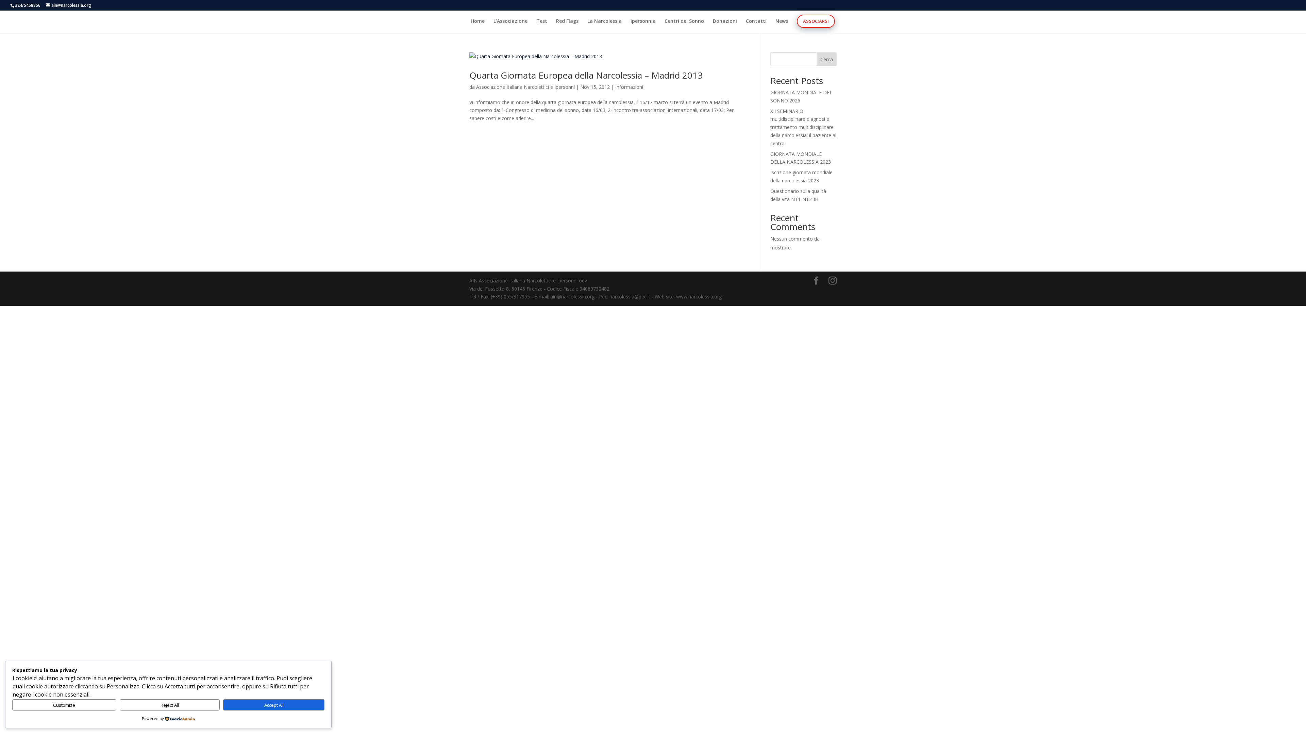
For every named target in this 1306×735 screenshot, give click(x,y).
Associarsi (816, 21)
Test (541, 21)
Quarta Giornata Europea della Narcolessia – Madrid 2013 (586, 75)
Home (478, 21)
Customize (64, 705)
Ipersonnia (643, 21)
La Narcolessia (604, 21)
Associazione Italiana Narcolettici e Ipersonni (525, 87)
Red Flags (567, 21)
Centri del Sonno (684, 21)
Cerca (826, 59)
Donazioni (725, 21)
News (781, 21)
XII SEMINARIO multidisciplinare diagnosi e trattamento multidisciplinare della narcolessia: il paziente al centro (803, 127)
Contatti (756, 21)
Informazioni (629, 87)
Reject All (170, 705)
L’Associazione (510, 21)
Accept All (274, 705)
